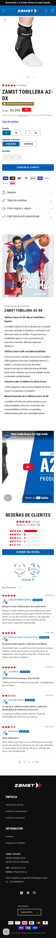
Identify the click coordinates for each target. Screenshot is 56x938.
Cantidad (6, 151)
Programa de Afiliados (15, 843)
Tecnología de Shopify (39, 933)
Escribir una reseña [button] (28, 552)
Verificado (26, 579)
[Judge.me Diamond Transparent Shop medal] (34, 569)
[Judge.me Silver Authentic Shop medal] (19, 569)
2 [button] (24, 762)
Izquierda (11, 144)
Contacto (10, 836)
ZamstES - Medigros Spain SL (24, 933)
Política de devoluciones (16, 811)
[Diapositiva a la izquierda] (22, 77)
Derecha (28, 144)
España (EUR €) (27, 912)
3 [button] (29, 762)
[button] (3, 11)
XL (36, 133)
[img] (9, 595)
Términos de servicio (15, 805)
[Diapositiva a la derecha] (34, 77)
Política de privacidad (15, 818)
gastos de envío (23, 115)
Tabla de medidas (10, 121)
